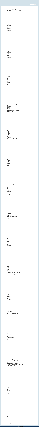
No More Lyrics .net (21, 426)
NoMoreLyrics (3, 0)
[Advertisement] (19, 2)
